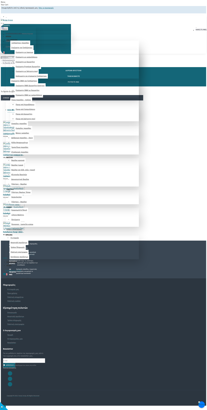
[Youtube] (10, 384)
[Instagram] (10, 379)
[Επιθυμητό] (4, 135)
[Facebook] (10, 373)
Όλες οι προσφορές (46, 8)
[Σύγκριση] (12, 135)
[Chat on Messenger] (201, 404)
